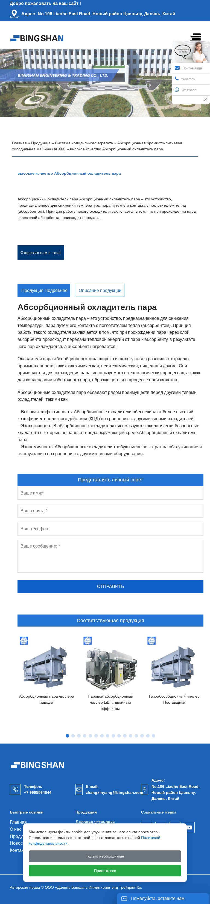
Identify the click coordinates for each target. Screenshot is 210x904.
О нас (15, 829)
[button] (67, 736)
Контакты (19, 850)
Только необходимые (105, 856)
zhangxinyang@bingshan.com (114, 792)
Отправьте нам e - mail (41, 252)
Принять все (105, 870)
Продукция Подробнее (44, 290)
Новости (18, 843)
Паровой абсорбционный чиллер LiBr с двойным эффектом (110, 702)
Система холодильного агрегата (84, 143)
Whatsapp (189, 90)
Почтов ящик (192, 68)
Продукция (41, 143)
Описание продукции (100, 290)
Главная (19, 143)
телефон (188, 79)
